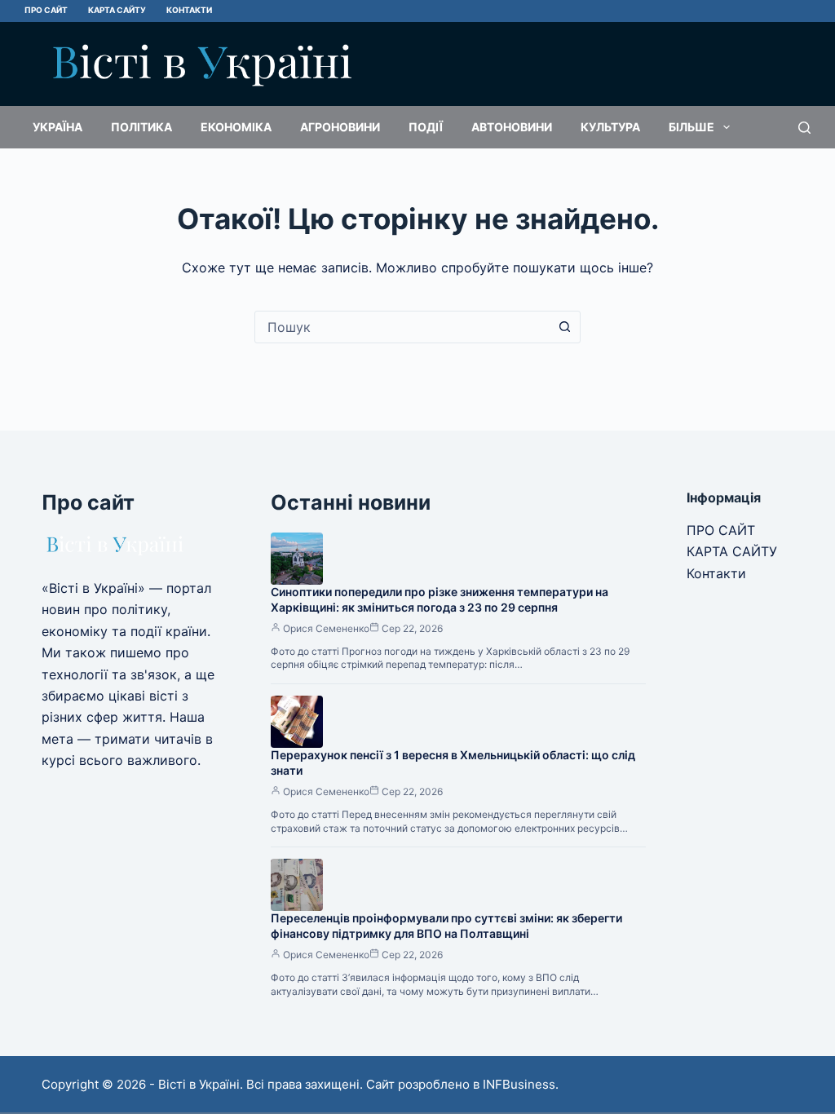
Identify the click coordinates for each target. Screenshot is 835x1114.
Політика (141, 127)
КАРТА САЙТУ (117, 10)
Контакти (189, 10)
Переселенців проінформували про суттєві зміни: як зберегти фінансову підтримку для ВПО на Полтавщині (446, 925)
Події (426, 127)
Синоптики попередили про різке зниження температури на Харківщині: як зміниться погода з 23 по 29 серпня (439, 599)
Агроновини (340, 127)
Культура (610, 127)
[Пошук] (804, 128)
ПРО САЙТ (46, 10)
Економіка (236, 127)
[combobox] (402, 327)
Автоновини (511, 127)
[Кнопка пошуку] (564, 327)
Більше (691, 127)
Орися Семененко (326, 628)
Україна (57, 127)
